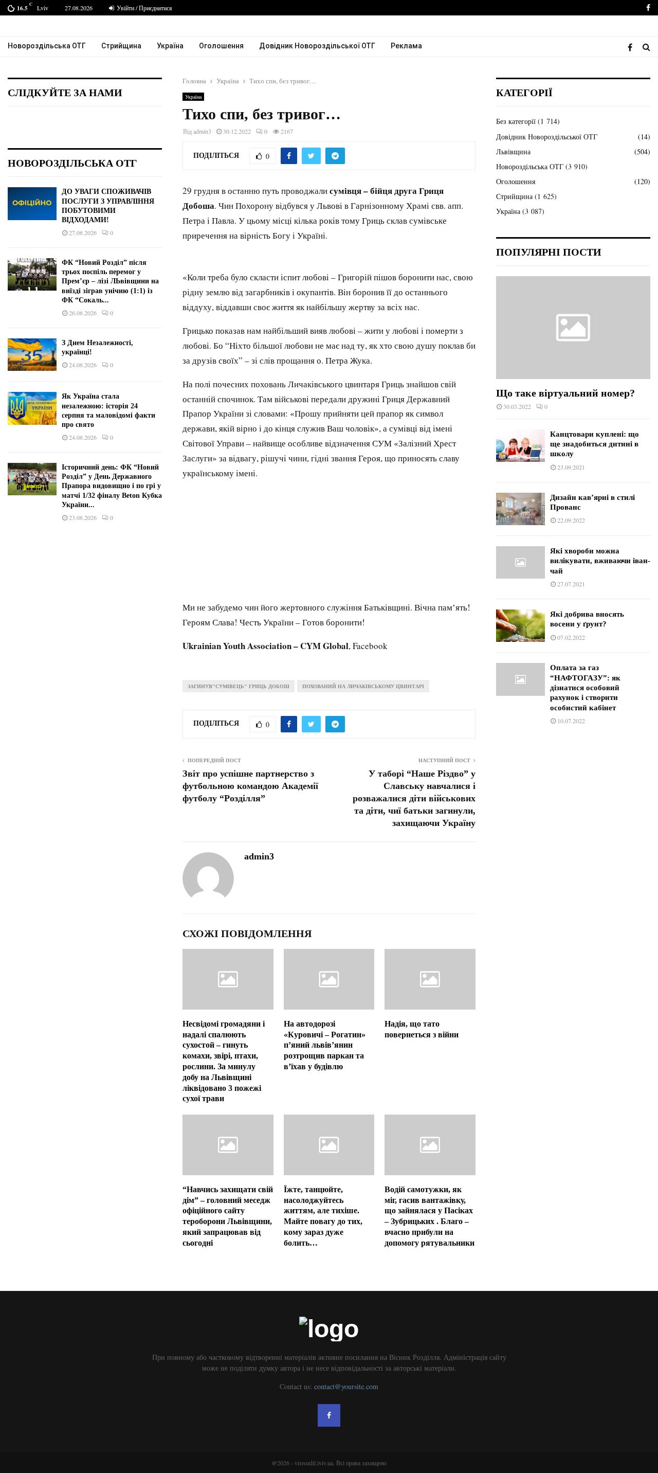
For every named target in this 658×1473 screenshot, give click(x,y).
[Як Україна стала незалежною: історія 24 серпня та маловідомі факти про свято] (32, 408)
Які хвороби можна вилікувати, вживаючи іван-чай (600, 561)
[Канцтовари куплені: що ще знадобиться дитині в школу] (520, 445)
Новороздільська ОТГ (47, 46)
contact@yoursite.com (346, 1386)
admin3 (202, 131)
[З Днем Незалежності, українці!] (32, 354)
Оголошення (221, 46)
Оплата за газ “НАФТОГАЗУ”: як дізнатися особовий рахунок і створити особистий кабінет (585, 687)
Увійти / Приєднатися (143, 8)
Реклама (406, 46)
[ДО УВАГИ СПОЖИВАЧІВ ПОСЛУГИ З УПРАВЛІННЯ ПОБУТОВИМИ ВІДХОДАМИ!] (32, 203)
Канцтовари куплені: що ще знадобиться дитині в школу (594, 444)
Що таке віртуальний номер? (565, 393)
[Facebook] (632, 47)
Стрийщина (121, 46)
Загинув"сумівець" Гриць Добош (238, 686)
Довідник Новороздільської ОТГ (317, 46)
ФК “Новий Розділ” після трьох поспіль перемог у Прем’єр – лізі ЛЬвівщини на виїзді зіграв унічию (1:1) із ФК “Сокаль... (110, 281)
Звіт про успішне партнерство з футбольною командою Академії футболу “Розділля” (250, 785)
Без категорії (516, 121)
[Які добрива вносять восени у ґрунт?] (520, 625)
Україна (170, 46)
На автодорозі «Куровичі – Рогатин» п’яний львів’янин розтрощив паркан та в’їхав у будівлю (324, 1045)
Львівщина (513, 151)
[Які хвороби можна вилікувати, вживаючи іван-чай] (520, 562)
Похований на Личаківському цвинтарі (363, 686)
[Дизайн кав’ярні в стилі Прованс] (520, 509)
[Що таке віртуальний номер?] (573, 327)
